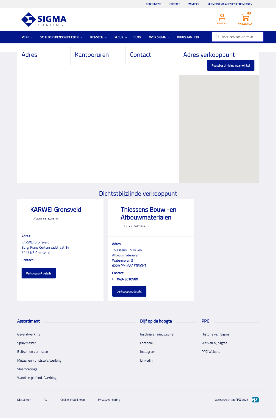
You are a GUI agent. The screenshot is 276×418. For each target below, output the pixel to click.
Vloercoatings (27, 369)
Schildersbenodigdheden (59, 37)
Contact (174, 4)
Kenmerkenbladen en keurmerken (230, 4)
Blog (137, 37)
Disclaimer (24, 399)
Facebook (147, 342)
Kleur (119, 37)
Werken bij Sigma (214, 342)
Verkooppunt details (38, 273)
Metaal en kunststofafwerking (39, 360)
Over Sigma (157, 37)
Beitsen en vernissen (32, 351)
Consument (153, 4)
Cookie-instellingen (72, 399)
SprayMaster (26, 342)
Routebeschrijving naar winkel (231, 65)
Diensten (97, 37)
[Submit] (217, 36)
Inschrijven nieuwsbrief (157, 334)
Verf (26, 37)
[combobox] (237, 37)
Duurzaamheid (188, 37)
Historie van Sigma (215, 334)
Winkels (193, 4)
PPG (238, 399)
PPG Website (211, 351)
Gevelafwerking (28, 334)
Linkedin (146, 360)
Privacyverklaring (109, 399)
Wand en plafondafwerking (36, 377)
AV (45, 399)
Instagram (147, 351)
